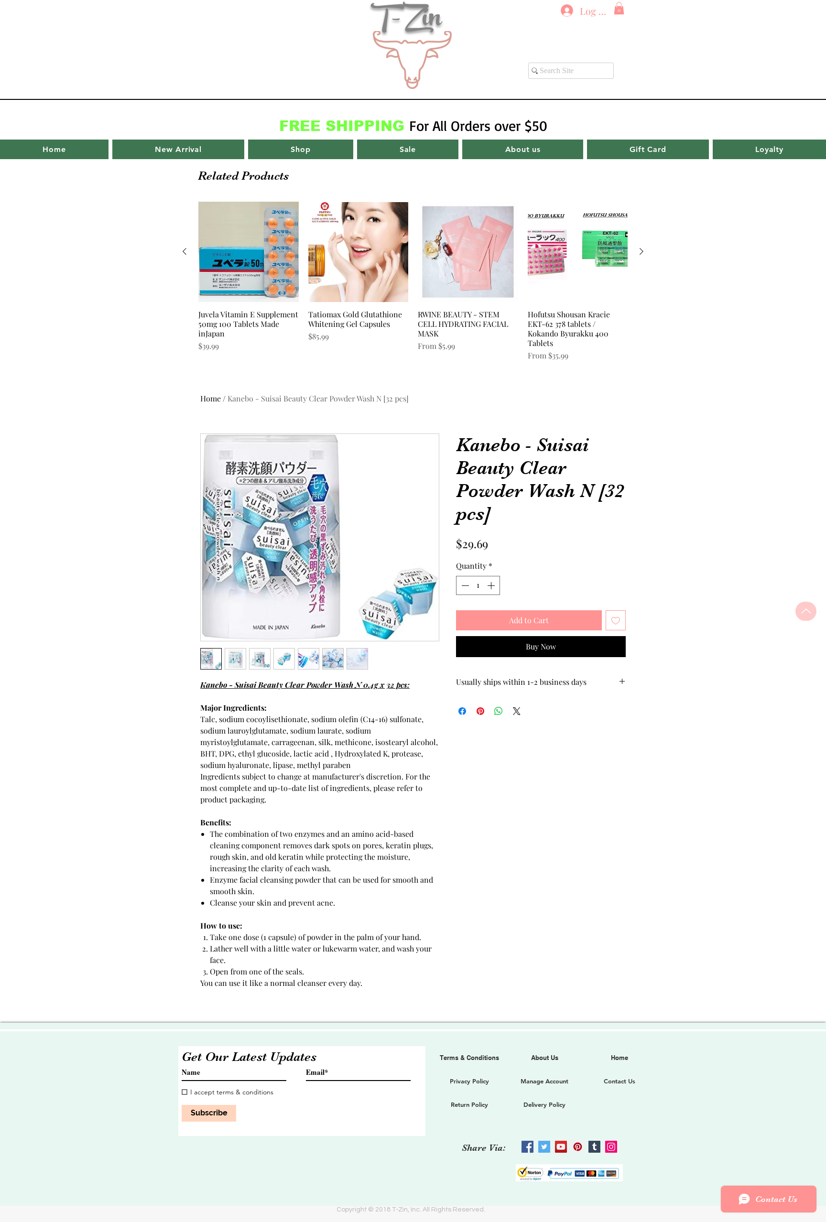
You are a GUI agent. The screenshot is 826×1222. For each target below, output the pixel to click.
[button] (619, 8)
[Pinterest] (578, 1147)
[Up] (805, 611)
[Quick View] (248, 252)
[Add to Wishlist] (616, 620)
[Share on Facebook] (462, 711)
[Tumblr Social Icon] (594, 1147)
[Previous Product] (184, 251)
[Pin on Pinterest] (480, 711)
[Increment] (492, 585)
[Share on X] (516, 711)
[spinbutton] (478, 585)
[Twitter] (544, 1147)
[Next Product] (641, 251)
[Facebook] (527, 1147)
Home (210, 398)
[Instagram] (611, 1147)
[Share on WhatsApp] (498, 711)
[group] (413, 281)
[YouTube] (561, 1147)
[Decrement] (464, 585)
